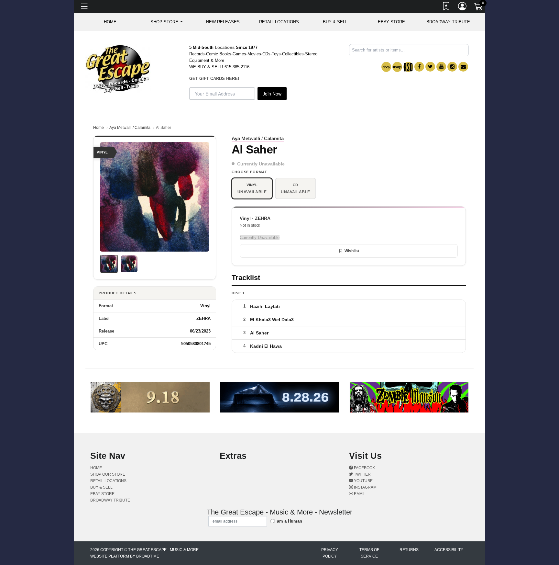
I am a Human (288, 521)
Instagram (365, 487)
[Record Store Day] (408, 67)
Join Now (272, 93)
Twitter (362, 474)
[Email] (463, 66)
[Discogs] (397, 67)
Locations (225, 47)
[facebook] (419, 66)
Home (98, 127)
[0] (479, 8)
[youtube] (441, 66)
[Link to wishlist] (446, 7)
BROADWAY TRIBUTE (448, 21)
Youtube (363, 481)
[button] (166, 22)
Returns (409, 550)
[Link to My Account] (462, 7)
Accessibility (448, 550)
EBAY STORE (391, 21)
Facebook (364, 468)
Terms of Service (369, 553)
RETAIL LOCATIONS (279, 21)
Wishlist (352, 251)
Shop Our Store (107, 474)
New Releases (223, 21)
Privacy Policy (329, 553)
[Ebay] (386, 67)
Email (359, 494)
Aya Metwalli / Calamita (129, 127)
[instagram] (452, 66)
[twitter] (430, 66)
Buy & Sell (335, 21)
